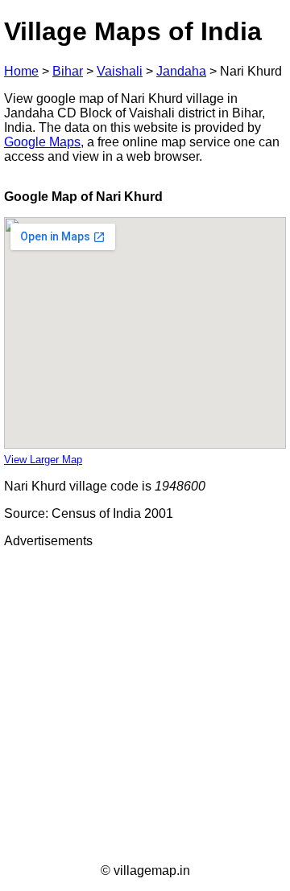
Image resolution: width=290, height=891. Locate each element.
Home (21, 71)
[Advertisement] (145, 706)
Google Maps (42, 142)
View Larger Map (43, 460)
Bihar (67, 71)
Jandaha (181, 71)
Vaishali (120, 71)
